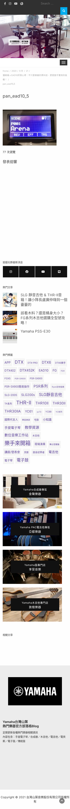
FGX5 (7, 378)
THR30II (59, 403)
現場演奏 (40, 444)
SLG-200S (10, 395)
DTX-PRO (33, 362)
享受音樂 (35, 567)
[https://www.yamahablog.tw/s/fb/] (27, 271)
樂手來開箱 (17, 443)
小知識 (47, 419)
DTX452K (27, 370)
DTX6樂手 (60, 362)
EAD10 (43, 370)
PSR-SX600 (20, 378)
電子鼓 (23, 460)
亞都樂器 (35, 529)
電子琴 (8, 460)
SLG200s (28, 395)
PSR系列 (41, 386)
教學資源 (32, 427)
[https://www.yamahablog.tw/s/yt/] (43, 271)
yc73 (39, 412)
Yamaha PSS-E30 (35, 331)
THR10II (41, 403)
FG (55, 370)
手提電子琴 (12, 428)
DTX (19, 362)
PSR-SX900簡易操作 (16, 386)
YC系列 (59, 412)
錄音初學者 (39, 452)
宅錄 (36, 419)
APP (7, 362)
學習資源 (26, 420)
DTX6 (46, 362)
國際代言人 (11, 419)
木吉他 (35, 435)
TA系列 (8, 403)
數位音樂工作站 (16, 435)
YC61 (29, 411)
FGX (63, 371)
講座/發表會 (12, 452)
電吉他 (53, 452)
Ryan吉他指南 (58, 387)
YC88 (48, 411)
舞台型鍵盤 (54, 444)
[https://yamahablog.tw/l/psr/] (59, 271)
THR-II (23, 403)
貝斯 (26, 452)
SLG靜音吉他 (50, 394)
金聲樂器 (35, 492)
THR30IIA (12, 411)
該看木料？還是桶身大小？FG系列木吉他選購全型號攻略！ (43, 318)
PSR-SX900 (36, 378)
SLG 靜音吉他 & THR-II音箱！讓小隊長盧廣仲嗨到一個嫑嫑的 (44, 300)
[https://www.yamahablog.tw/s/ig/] (11, 271)
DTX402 (10, 370)
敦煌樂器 (35, 605)
